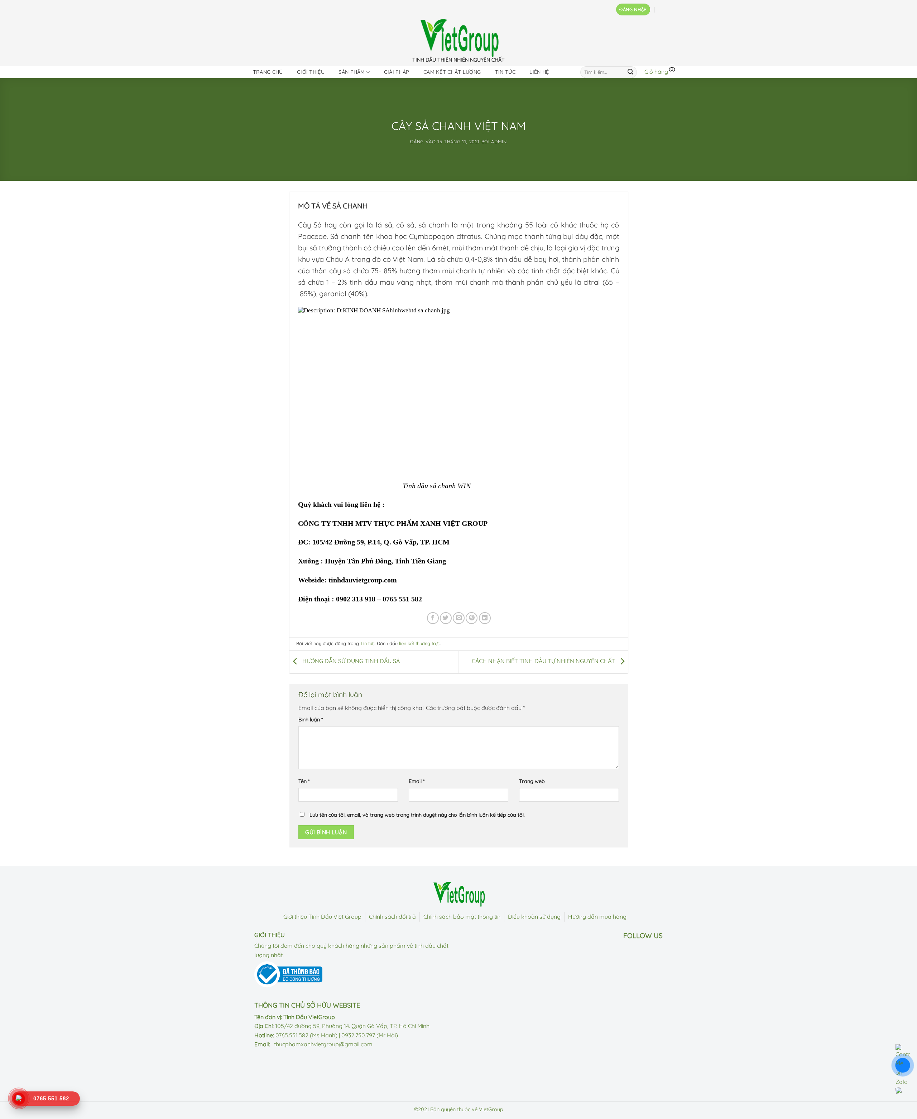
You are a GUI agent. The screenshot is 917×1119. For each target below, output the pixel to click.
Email (416, 781)
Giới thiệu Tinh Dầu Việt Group (322, 916)
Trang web (532, 781)
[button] (633, 9)
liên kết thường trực (419, 643)
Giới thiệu (311, 72)
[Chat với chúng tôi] (903, 1089)
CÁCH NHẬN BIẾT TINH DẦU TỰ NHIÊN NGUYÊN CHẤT (544, 661)
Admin (498, 141)
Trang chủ (268, 72)
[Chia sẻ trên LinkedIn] (485, 618)
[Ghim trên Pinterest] (471, 618)
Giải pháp (396, 72)
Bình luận (310, 719)
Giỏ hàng (656, 71)
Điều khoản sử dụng (534, 916)
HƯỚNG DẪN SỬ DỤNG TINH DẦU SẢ (350, 661)
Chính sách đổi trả (392, 916)
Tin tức (367, 643)
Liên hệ (539, 72)
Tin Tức (505, 72)
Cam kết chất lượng (452, 72)
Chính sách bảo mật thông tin (461, 916)
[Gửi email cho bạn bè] (459, 618)
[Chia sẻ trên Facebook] (433, 618)
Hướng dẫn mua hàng (597, 916)
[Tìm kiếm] (630, 72)
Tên (303, 781)
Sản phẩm (352, 72)
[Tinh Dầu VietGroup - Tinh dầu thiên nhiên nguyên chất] (458, 38)
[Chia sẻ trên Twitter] (446, 618)
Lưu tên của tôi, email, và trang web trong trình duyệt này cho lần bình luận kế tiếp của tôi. (417, 815)
